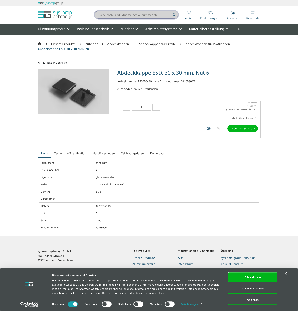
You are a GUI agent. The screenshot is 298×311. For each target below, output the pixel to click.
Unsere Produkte (143, 258)
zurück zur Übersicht (55, 62)
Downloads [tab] (157, 153)
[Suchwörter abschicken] (174, 14)
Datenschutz (185, 264)
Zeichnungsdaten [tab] (132, 153)
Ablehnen (253, 299)
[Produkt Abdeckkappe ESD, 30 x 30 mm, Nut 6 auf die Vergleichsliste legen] (208, 128)
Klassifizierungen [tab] (103, 153)
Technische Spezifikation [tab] (70, 153)
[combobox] (136, 15)
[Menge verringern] (126, 107)
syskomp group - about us (238, 258)
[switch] (107, 304)
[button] (233, 15)
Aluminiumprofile (143, 264)
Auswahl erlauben (253, 288)
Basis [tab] (44, 153)
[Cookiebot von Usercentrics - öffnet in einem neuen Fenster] (29, 304)
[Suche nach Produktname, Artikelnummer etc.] (174, 14)
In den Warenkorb (241, 128)
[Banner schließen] (286, 273)
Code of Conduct (232, 264)
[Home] (40, 44)
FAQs (180, 258)
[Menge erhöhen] (156, 107)
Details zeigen (189, 304)
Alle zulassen (253, 277)
